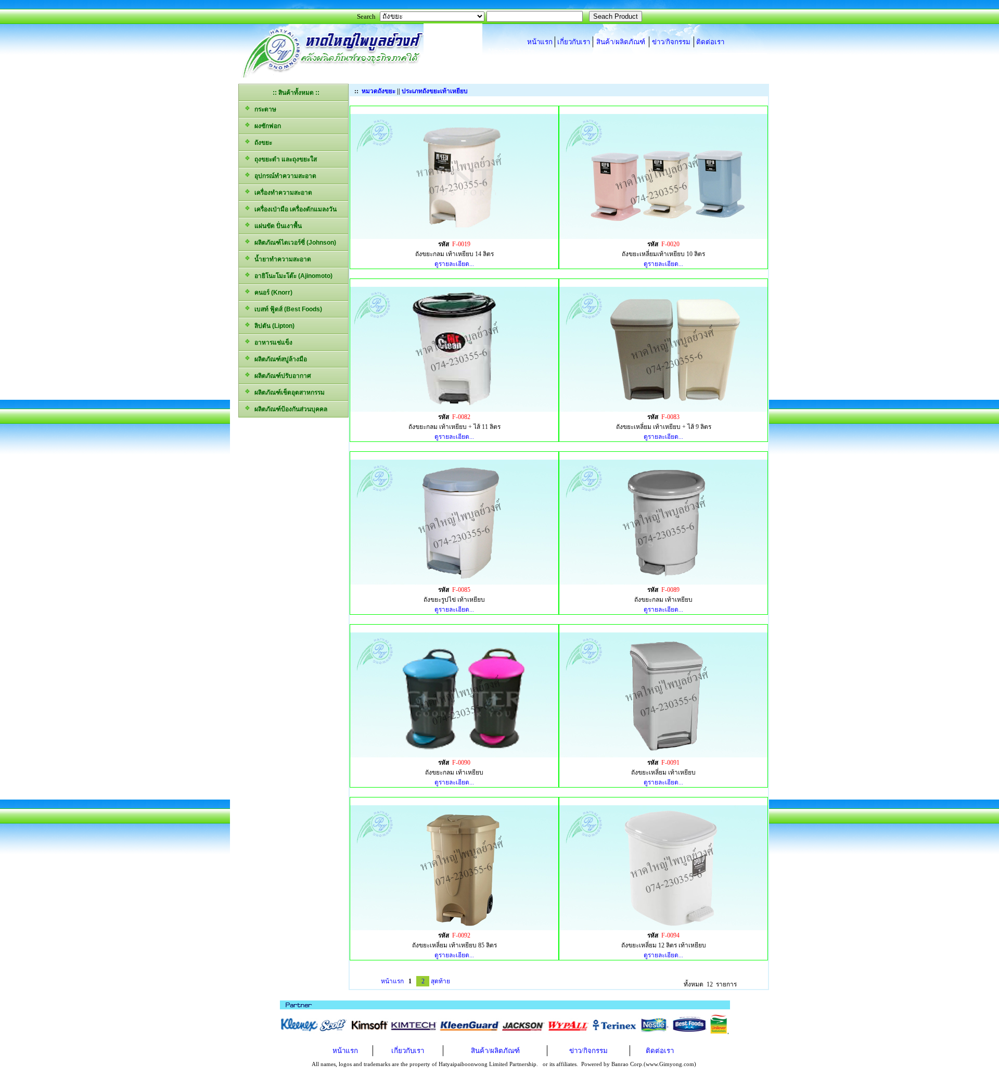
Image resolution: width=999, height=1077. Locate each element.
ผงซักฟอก (266, 126)
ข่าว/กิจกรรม (671, 42)
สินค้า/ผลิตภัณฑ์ (620, 42)
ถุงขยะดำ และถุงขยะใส (284, 159)
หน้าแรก (540, 42)
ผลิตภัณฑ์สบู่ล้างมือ (279, 359)
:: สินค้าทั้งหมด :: (296, 92)
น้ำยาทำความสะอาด (281, 259)
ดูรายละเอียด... (454, 264)
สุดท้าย (440, 981)
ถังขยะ (261, 142)
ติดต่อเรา (710, 42)
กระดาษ (263, 109)
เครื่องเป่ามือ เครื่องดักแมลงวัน (294, 209)
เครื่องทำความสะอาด (281, 192)
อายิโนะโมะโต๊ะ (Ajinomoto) (291, 276)
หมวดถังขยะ (378, 91)
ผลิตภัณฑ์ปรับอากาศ (281, 375)
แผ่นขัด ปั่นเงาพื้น (276, 226)
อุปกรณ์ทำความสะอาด (283, 176)
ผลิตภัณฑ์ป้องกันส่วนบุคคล (289, 409)
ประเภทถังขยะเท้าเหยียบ (435, 91)
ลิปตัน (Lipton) (272, 326)
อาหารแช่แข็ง (271, 342)
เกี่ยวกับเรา (573, 42)
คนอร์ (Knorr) (271, 292)
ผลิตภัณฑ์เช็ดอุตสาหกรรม (288, 392)
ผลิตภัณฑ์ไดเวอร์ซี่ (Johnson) (293, 242)
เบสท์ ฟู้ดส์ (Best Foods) (286, 309)
